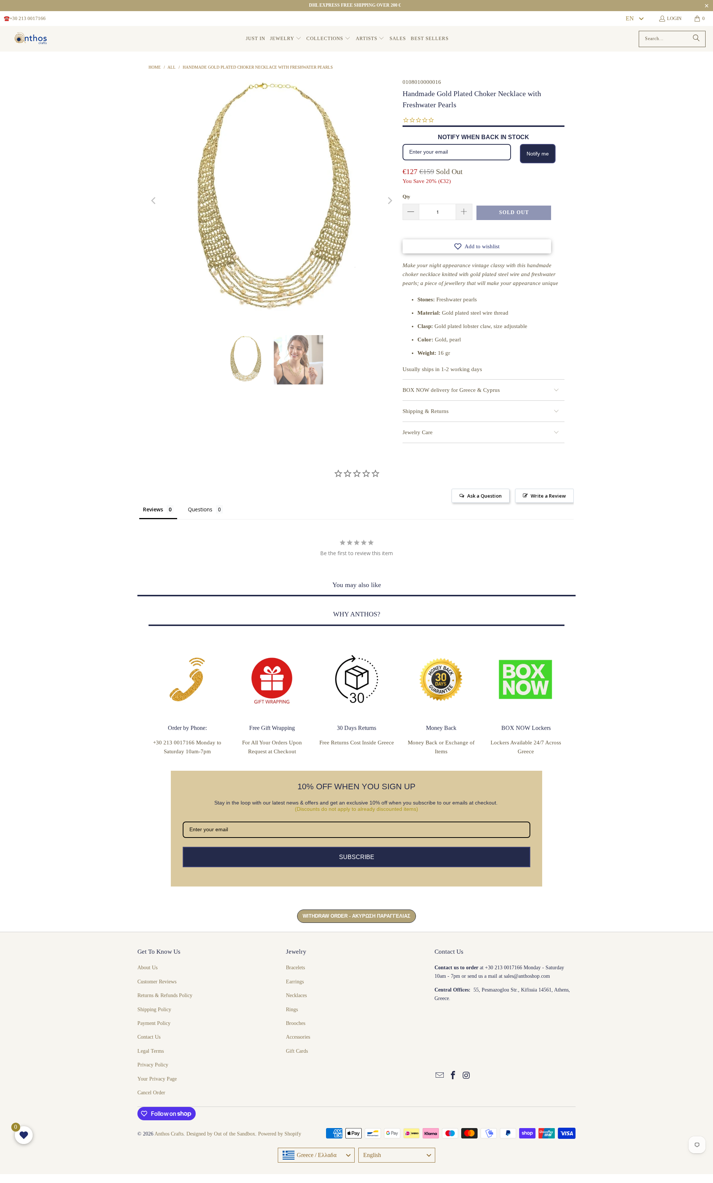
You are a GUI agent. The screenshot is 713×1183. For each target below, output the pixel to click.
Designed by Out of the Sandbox (220, 1134)
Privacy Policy (152, 1065)
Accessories (298, 1037)
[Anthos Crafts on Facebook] (453, 1076)
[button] (286, 39)
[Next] (389, 201)
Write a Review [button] (548, 495)
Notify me (538, 154)
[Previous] (154, 201)
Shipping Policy (154, 1009)
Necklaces (296, 995)
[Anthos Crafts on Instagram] (466, 1076)
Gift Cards (297, 1051)
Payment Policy (153, 1023)
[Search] (696, 39)
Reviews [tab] (153, 509)
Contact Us (148, 1037)
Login (674, 18)
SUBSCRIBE (356, 857)
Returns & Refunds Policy (164, 995)
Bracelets (295, 967)
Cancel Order (151, 1092)
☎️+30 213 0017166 (25, 18)
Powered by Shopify (279, 1134)
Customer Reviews (156, 981)
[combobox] (634, 18)
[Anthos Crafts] (31, 39)
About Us (147, 967)
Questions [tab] (200, 509)
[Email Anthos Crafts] (440, 1076)
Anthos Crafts (168, 1134)
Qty (406, 196)
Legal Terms (150, 1051)
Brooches (295, 1023)
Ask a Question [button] (484, 495)
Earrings (295, 981)
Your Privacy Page (157, 1079)
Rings (292, 1009)
